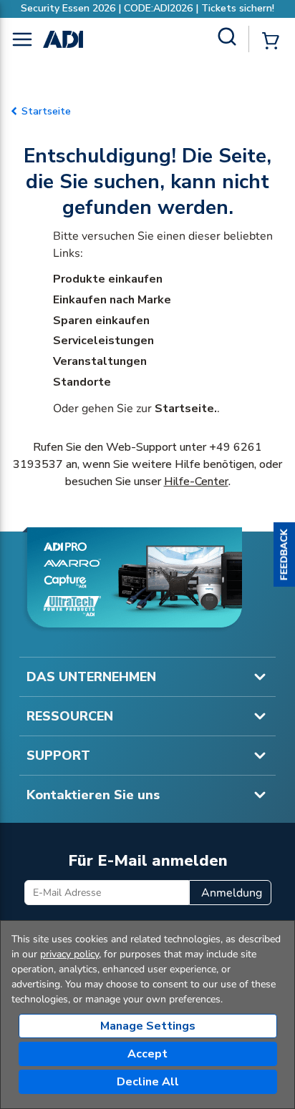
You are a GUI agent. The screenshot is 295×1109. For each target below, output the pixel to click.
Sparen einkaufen (101, 320)
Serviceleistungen (103, 340)
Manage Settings (147, 1026)
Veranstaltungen (100, 361)
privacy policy (69, 954)
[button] (284, 554)
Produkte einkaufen (108, 279)
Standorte (82, 382)
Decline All (148, 1082)
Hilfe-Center (196, 481)
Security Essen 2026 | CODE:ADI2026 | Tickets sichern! (147, 8)
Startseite (46, 111)
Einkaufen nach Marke (112, 300)
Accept (147, 1054)
